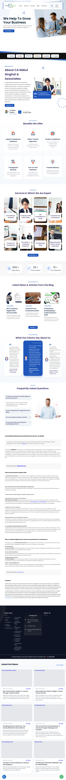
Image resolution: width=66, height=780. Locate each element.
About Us (26, 6)
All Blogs (32, 327)
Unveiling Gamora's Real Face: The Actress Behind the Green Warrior (14, 727)
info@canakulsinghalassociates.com (14, 1)
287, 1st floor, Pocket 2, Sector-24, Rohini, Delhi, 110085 (32, 621)
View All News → (60, 665)
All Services (32, 255)
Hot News (28, 688)
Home (20, 6)
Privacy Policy (9, 628)
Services (32, 6)
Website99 (51, 657)
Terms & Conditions (8, 625)
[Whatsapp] (61, 777)
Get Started (8, 31)
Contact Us (44, 6)
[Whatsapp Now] (60, 1)
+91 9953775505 (27, 1)
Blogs (38, 6)
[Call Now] (4, 777)
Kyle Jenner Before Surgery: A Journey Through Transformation (15, 692)
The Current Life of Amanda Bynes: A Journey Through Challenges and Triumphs (48, 728)
